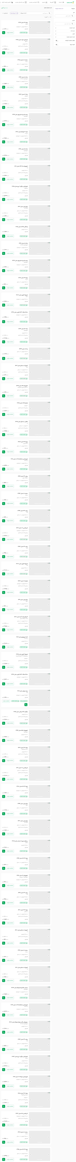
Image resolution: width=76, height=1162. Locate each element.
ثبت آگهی (3, 8)
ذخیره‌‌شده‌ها (13, 13)
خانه (50, 17)
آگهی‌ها (46, 17)
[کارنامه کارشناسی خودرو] (70, 2)
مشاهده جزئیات (10, 32)
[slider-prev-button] (49, 27)
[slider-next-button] (30, 27)
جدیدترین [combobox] (6, 13)
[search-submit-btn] (49, 13)
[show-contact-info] (3, 32)
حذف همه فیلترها (59, 8)
